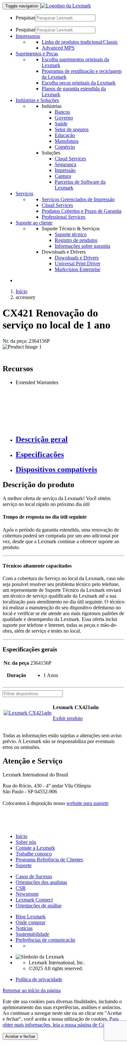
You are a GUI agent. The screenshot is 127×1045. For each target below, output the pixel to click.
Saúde (61, 123)
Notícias (24, 928)
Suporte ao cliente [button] (34, 222)
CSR (21, 888)
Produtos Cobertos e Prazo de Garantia (81, 211)
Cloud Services (70, 158)
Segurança (65, 164)
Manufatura (66, 141)
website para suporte (87, 803)
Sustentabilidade (32, 934)
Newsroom (27, 894)
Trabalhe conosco (34, 853)
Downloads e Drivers (77, 257)
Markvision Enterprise (77, 269)
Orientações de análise (39, 905)
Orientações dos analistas (41, 882)
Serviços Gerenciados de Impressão (78, 199)
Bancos (62, 112)
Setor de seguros (72, 129)
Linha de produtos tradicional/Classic (80, 42)
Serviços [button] (24, 193)
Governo (64, 118)
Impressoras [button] (28, 36)
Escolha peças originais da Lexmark (79, 83)
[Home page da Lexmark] (66, 5)
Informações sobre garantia (82, 246)
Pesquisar (25, 17)
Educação (65, 135)
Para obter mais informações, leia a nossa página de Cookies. (61, 1022)
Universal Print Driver (77, 263)
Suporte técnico (71, 234)
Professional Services (63, 217)
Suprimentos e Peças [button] (37, 53)
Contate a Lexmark (35, 848)
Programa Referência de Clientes (49, 859)
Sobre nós (26, 842)
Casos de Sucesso (34, 876)
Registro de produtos (76, 240)
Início (21, 291)
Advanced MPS (58, 48)
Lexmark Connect (34, 899)
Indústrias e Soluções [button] (37, 100)
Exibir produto (68, 718)
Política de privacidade (39, 979)
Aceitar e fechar (20, 1036)
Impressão (65, 170)
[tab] (70, 439)
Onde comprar (30, 922)
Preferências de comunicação (45, 940)
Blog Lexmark (31, 916)
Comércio (65, 147)
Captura (63, 176)
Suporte (24, 865)
